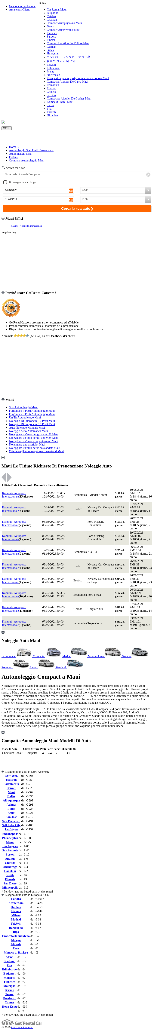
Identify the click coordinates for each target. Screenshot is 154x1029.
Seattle (10, 875)
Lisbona (16, 911)
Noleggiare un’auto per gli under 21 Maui (33, 434)
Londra (16, 898)
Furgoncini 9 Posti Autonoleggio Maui (32, 414)
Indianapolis (10, 833)
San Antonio (10, 850)
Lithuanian (53, 68)
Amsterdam (15, 903)
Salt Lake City (11, 825)
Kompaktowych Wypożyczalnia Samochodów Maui (78, 78)
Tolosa (9, 994)
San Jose (11, 817)
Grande (126, 656)
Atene (9, 957)
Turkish (51, 112)
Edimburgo (9, 969)
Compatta (39, 656)
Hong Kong (9, 1006)
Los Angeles (10, 846)
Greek (50, 50)
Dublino (16, 907)
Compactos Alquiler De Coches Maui (69, 98)
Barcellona (16, 927)
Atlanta (11, 804)
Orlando (10, 858)
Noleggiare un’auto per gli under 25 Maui (33, 437)
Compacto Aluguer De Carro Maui (67, 81)
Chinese (51, 91)
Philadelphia (10, 838)
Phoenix (10, 879)
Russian (51, 88)
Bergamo (9, 961)
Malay (50, 71)
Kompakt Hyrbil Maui (60, 101)
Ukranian (52, 115)
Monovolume (96, 656)
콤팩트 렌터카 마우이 (61, 61)
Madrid (16, 919)
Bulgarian (52, 12)
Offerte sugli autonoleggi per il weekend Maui (36, 451)
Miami (10, 842)
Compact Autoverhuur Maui (63, 29)
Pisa (9, 965)
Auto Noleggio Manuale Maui (27, 427)
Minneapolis (10, 887)
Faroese (51, 36)
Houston (11, 779)
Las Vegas (11, 829)
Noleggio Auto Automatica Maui (28, 431)
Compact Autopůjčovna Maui (64, 23)
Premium (7, 667)
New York (11, 775)
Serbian (51, 95)
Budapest (9, 973)
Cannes (9, 1002)
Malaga (16, 940)
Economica (9, 656)
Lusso (34, 667)
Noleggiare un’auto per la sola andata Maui (34, 447)
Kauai (11, 812)
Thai (49, 108)
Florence (9, 981)
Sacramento (11, 784)
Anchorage (10, 866)
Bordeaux (9, 998)
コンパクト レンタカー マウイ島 (68, 57)
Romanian (53, 85)
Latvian (51, 64)
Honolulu (10, 871)
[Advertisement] (77, 136)
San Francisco (11, 821)
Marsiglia (9, 986)
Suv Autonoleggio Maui (23, 407)
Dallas (11, 796)
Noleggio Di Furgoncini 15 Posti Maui (32, 424)
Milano (15, 915)
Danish (51, 26)
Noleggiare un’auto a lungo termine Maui (33, 441)
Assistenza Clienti (19, 9)
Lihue (11, 808)
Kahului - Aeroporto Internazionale (26, 226)
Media (66, 656)
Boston (10, 854)
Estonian (52, 33)
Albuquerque (11, 800)
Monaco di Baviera (16, 952)
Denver (11, 788)
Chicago (10, 862)
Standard (61, 667)
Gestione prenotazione (22, 6)
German (51, 46)
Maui (11, 792)
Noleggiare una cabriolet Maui (27, 444)
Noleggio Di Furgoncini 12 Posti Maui (32, 420)
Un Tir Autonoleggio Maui (25, 417)
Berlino (9, 990)
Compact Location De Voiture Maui (68, 43)
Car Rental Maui (56, 9)
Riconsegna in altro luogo (22, 182)
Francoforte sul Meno (16, 936)
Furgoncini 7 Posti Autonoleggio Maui (32, 410)
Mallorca (9, 977)
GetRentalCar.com (22, 1027)
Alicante (16, 944)
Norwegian (53, 74)
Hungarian (53, 53)
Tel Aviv (16, 923)
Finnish (51, 39)
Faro (16, 948)
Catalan (51, 16)
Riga (16, 931)
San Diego (10, 883)
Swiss (50, 105)
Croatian (52, 19)
